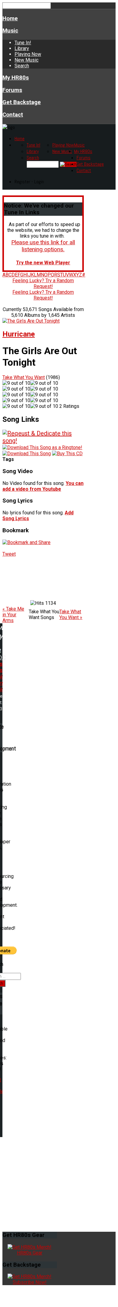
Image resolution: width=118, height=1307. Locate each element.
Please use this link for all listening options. (43, 246)
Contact (12, 114)
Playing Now (28, 54)
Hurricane (18, 334)
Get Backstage (21, 102)
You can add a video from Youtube (43, 486)
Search (22, 66)
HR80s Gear (29, 1253)
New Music (26, 60)
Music (10, 30)
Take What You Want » (70, 614)
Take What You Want (23, 377)
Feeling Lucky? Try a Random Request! (43, 283)
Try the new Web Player (43, 263)
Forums (12, 90)
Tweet (9, 554)
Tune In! (23, 43)
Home (10, 18)
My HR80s (15, 77)
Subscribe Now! (30, 1282)
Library (22, 48)
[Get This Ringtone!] (42, 447)
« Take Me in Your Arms (13, 614)
